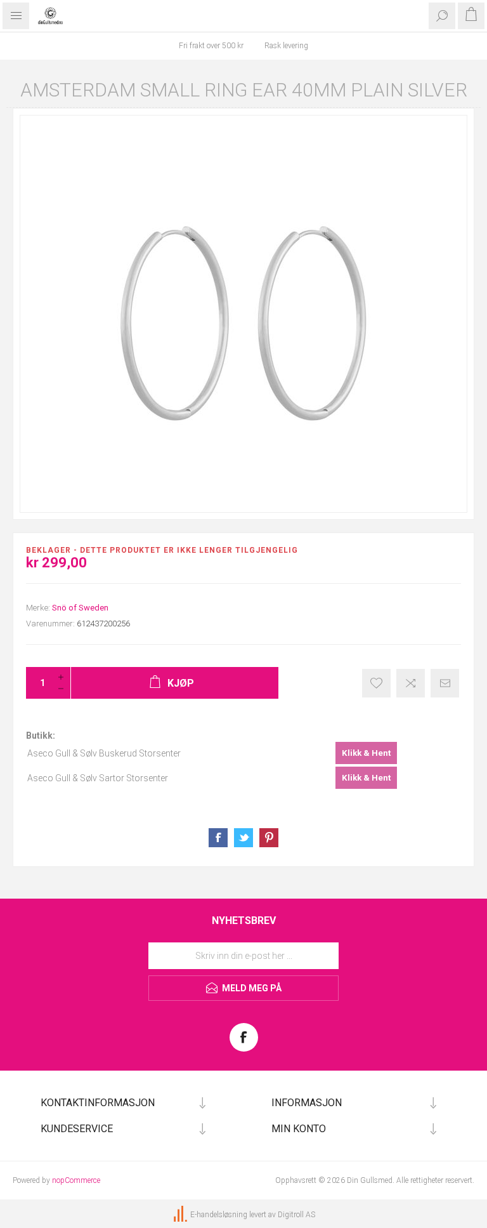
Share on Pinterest (268, 837)
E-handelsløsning (218, 1214)
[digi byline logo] (181, 1214)
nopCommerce (76, 1180)
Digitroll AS (296, 1214)
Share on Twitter (243, 837)
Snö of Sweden (80, 607)
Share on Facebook (218, 837)
